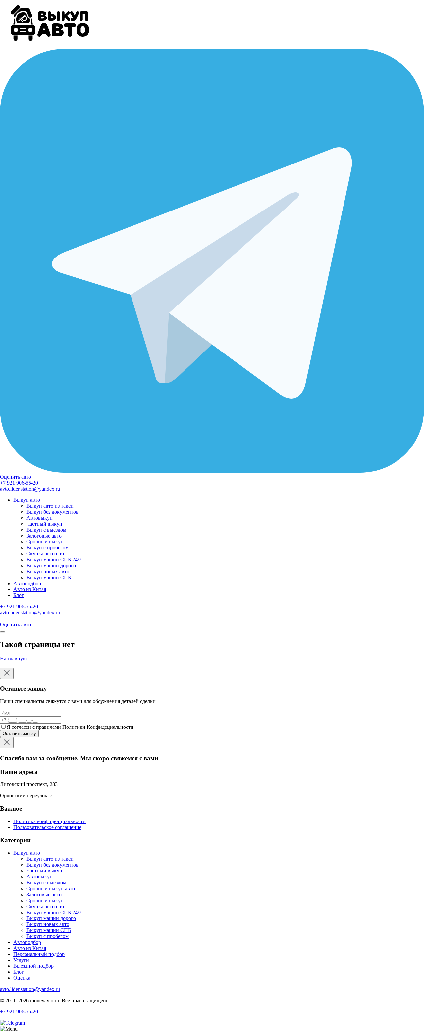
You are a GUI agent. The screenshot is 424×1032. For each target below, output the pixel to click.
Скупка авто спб (45, 553)
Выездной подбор (33, 966)
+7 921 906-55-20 (19, 483)
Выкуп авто (26, 500)
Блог (18, 595)
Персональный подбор (39, 954)
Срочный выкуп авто (50, 888)
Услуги (21, 960)
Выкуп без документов (52, 512)
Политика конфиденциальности (49, 821)
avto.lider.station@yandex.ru (30, 489)
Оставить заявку (19, 733)
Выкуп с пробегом (47, 547)
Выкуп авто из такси (50, 506)
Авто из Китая (29, 589)
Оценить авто (15, 477)
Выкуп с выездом (46, 530)
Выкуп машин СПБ (48, 577)
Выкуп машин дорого (51, 565)
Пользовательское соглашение (47, 827)
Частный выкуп (44, 524)
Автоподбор (27, 583)
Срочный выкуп (45, 541)
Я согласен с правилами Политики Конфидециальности (70, 727)
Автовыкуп (39, 518)
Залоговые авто (44, 536)
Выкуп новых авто (47, 571)
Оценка (21, 978)
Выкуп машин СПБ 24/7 (53, 559)
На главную (13, 658)
